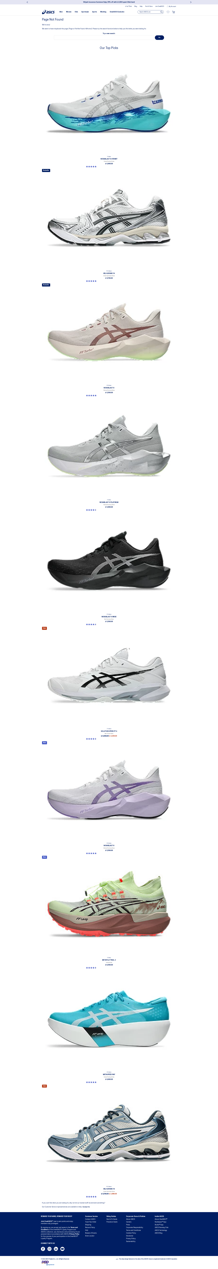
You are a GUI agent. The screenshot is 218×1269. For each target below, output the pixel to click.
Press (128, 1225)
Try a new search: (109, 33)
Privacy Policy (74, 1234)
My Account (172, 6)
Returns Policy (90, 1227)
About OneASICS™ (161, 1219)
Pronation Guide (112, 1222)
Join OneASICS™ (47, 1221)
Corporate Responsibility (134, 1227)
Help (141, 6)
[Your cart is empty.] (173, 12)
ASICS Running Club (161, 1227)
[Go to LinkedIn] (56, 1249)
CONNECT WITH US (48, 1243)
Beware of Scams (91, 1233)
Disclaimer (129, 1236)
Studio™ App (159, 1225)
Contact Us (86, 1207)
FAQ (86, 1230)
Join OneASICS (159, 6)
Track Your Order (90, 1222)
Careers (128, 1222)
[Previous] (27, 2)
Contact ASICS (90, 1219)
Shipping (88, 1225)
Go (159, 37)
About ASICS (130, 1219)
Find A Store (148, 6)
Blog (135, 6)
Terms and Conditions (133, 1230)
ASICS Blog (158, 1233)
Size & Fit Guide (112, 1219)
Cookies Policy (131, 1233)
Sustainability (130, 1241)
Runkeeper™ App (160, 1222)
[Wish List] (168, 12)
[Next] (191, 2)
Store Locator (89, 1236)
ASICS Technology (161, 1230)
